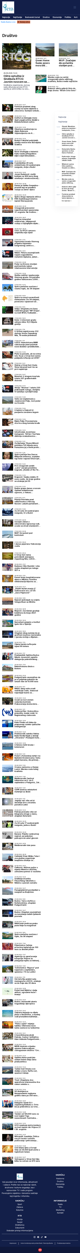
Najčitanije (17, 17)
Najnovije (6, 17)
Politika (68, 17)
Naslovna (60, 1179)
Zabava (20, 1207)
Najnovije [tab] (62, 117)
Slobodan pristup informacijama (20, 1231)
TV (60, 1207)
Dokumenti (19, 1228)
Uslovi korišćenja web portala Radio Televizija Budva (37, 1243)
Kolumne (19, 1210)
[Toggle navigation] (75, 7)
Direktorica (19, 1225)
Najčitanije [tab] (62, 122)
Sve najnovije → (66, 201)
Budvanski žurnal (32, 17)
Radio (60, 1204)
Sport (20, 1204)
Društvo (46, 17)
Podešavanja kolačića (63, 1243)
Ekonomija (57, 17)
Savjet (19, 1222)
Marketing (60, 1210)
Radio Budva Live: (8, 22)
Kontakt (60, 1213)
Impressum (13, 1243)
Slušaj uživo (24, 22)
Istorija (19, 1219)
